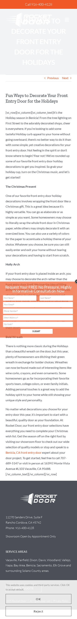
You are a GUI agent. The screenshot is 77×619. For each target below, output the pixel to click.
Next (65, 78)
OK (38, 599)
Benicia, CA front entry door (23, 452)
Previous (53, 78)
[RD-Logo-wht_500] (28, 14)
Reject (39, 611)
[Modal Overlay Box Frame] (38, 310)
